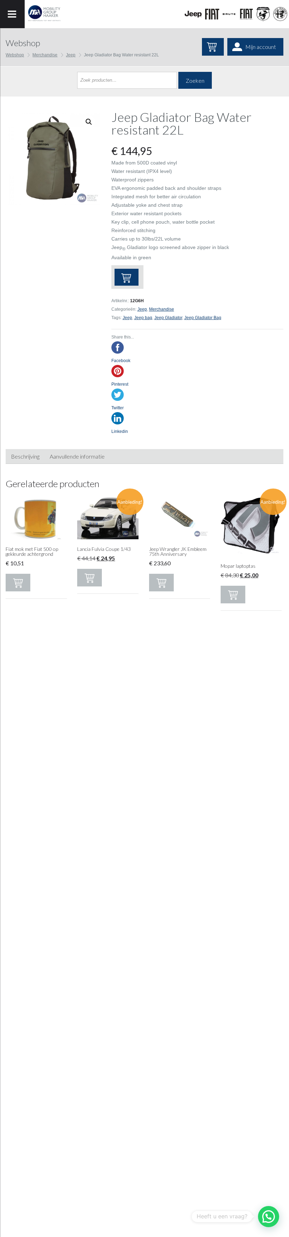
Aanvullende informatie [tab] (77, 456)
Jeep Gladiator (168, 317)
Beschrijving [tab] (25, 456)
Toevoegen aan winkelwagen (127, 277)
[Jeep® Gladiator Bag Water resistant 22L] (53, 158)
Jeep (70, 54)
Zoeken (195, 80)
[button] (268, 1216)
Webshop (15, 54)
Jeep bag (143, 317)
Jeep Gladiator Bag (202, 317)
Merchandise (44, 54)
